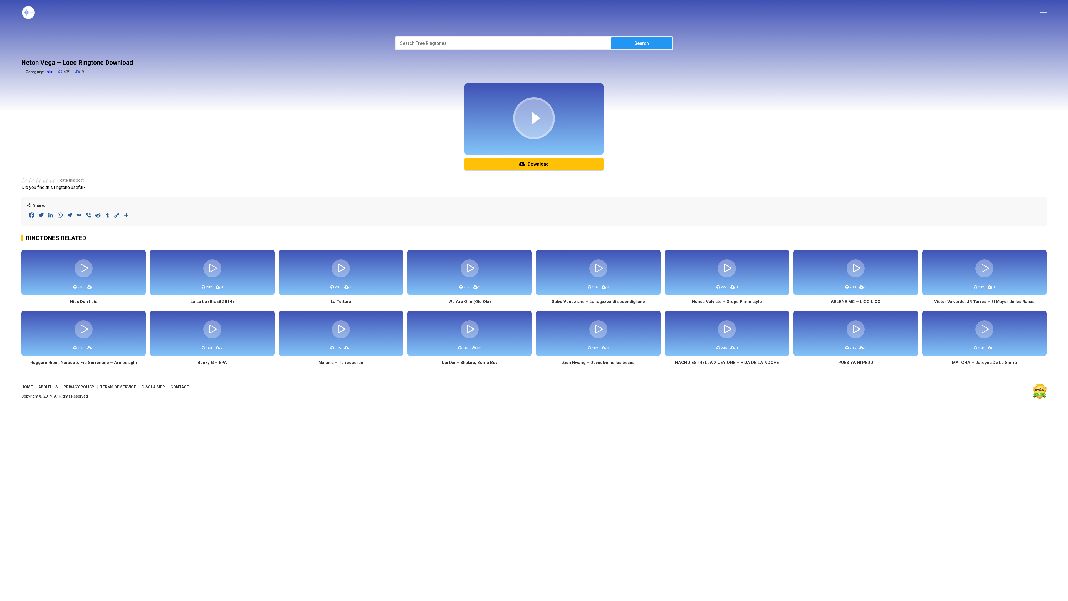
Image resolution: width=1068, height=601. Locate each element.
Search (641, 43)
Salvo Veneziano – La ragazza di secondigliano (598, 301)
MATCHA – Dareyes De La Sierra (984, 362)
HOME (27, 387)
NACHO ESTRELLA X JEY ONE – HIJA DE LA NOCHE (727, 362)
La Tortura (341, 301)
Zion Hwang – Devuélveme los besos (598, 362)
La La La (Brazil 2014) (212, 301)
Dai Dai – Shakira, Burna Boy (470, 362)
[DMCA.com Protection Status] (1040, 391)
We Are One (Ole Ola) (469, 301)
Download (538, 164)
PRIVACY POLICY (78, 387)
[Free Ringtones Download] (28, 12)
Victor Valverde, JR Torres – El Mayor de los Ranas (984, 301)
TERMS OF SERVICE (118, 387)
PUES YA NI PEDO (855, 362)
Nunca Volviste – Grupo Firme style (727, 301)
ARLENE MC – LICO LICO (856, 301)
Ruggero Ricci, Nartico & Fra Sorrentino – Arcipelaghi (83, 362)
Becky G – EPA (212, 362)
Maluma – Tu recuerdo (340, 362)
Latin (49, 72)
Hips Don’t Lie (83, 301)
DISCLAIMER (153, 387)
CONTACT (179, 387)
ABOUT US (48, 387)
